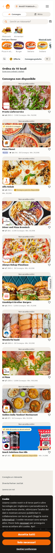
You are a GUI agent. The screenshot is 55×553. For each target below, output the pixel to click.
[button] (6, 6)
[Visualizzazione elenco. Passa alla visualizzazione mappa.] (50, 22)
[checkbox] (7, 47)
